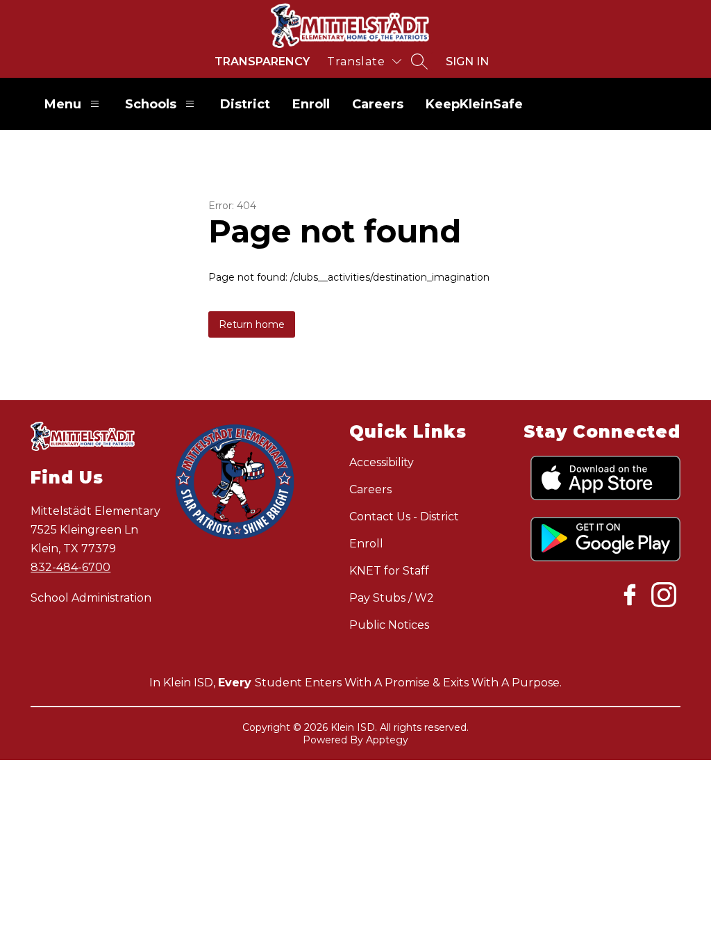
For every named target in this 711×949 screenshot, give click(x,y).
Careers (377, 104)
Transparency (262, 61)
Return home (252, 324)
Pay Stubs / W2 (391, 597)
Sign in (467, 61)
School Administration (91, 597)
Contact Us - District (404, 516)
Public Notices (389, 625)
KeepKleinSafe (474, 104)
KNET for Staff (389, 570)
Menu (62, 104)
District (245, 104)
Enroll (311, 104)
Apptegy (387, 740)
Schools (150, 104)
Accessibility (381, 462)
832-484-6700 (70, 567)
